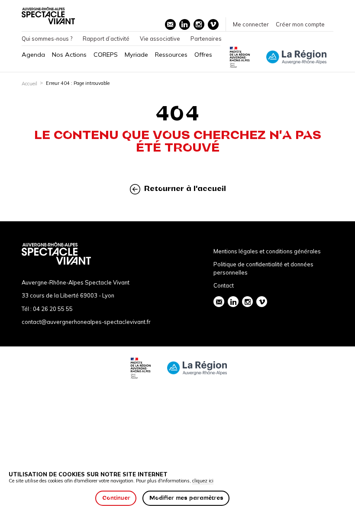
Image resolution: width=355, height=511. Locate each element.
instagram (199, 24)
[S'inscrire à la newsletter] (170, 24)
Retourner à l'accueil (184, 188)
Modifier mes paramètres (186, 498)
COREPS (106, 54)
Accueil (29, 84)
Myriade (136, 54)
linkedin (184, 24)
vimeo (213, 24)
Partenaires (206, 38)
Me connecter (251, 24)
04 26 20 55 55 (53, 308)
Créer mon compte (300, 24)
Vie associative (160, 38)
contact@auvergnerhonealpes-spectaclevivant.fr (86, 321)
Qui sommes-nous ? (47, 38)
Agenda (33, 54)
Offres (203, 54)
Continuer (116, 498)
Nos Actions (69, 54)
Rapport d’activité (106, 38)
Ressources (171, 54)
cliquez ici (202, 481)
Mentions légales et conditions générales (267, 251)
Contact (223, 285)
